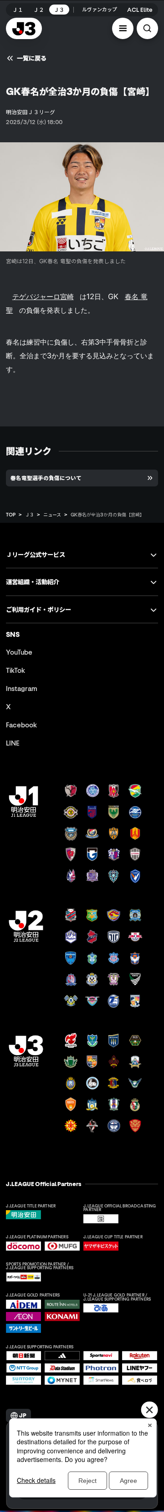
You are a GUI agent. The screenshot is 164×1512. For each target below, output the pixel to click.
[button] (122, 28)
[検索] (147, 28)
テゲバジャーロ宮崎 (43, 296)
